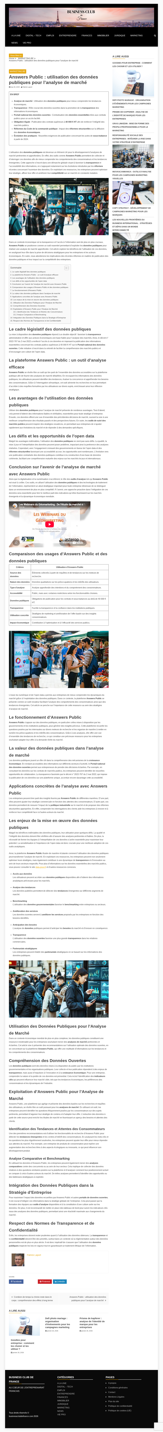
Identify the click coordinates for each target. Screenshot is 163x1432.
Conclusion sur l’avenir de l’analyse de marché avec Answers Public (39, 284)
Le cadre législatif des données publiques (29, 272)
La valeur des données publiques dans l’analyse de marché (36, 293)
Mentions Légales (116, 1397)
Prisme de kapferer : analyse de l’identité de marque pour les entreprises (130, 115)
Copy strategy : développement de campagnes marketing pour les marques (131, 211)
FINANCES (87, 35)
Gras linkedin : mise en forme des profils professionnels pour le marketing (130, 127)
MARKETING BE (17, 71)
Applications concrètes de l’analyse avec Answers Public (34, 297)
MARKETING (136, 35)
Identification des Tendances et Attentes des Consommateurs (40, 312)
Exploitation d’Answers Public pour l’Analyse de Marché (35, 309)
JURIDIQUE (119, 35)
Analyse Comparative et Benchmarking (31, 315)
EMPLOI (50, 35)
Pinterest (45, 1281)
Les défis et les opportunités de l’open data (29, 281)
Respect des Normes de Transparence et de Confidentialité (37, 321)
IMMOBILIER (103, 35)
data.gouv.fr (41, 867)
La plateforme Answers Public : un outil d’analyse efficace (35, 275)
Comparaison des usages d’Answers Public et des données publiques (40, 287)
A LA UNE (16, 35)
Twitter (31, 1281)
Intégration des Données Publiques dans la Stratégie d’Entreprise (39, 318)
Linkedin (61, 1281)
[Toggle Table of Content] (65, 268)
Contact (111, 1392)
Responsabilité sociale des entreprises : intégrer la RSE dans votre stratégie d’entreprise (131, 138)
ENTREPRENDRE (68, 35)
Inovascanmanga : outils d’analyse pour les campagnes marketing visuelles (131, 175)
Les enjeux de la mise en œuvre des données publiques (35, 300)
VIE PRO (27, 43)
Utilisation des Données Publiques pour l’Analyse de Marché (37, 303)
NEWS (14, 43)
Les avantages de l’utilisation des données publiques (33, 278)
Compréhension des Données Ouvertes (29, 306)
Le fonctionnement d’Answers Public (26, 290)
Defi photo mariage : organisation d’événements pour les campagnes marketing (131, 103)
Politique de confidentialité (120, 1406)
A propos (112, 1383)
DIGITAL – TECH (33, 35)
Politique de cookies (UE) (119, 1411)
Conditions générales (118, 1388)
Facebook (17, 1281)
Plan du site (113, 1401)
